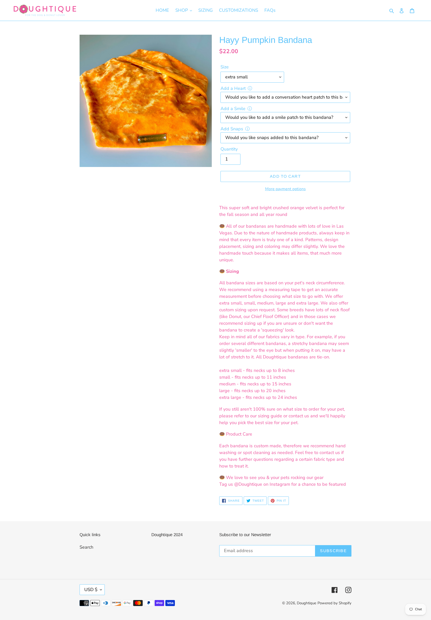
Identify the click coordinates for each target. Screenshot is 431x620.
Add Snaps (231, 129)
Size (224, 67)
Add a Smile (232, 109)
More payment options (285, 189)
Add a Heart (233, 88)
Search (86, 547)
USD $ (91, 590)
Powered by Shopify (334, 603)
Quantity (229, 149)
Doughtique (306, 603)
